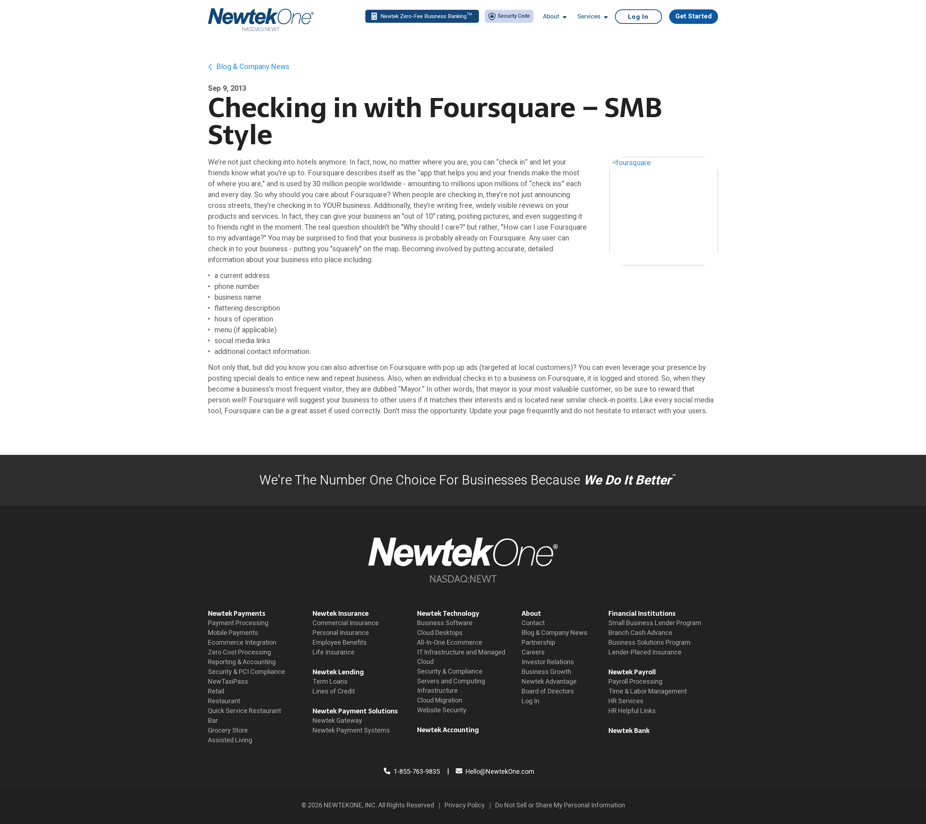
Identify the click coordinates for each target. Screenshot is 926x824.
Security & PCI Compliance (246, 672)
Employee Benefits (340, 643)
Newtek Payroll (632, 672)
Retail (216, 691)
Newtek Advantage (549, 682)
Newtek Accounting (448, 730)
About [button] (551, 16)
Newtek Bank (629, 730)
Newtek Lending (338, 672)
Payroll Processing (635, 682)
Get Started (693, 16)
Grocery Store (228, 730)
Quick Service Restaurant (244, 711)
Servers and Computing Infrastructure (451, 686)
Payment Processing (238, 623)
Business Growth (546, 672)
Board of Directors (548, 691)
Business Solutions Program (649, 643)
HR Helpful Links (632, 711)
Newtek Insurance (341, 613)
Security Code (513, 16)
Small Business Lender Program (654, 623)
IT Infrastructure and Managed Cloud (461, 657)
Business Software (444, 623)
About (531, 613)
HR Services (625, 701)
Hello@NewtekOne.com (500, 772)
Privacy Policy (465, 805)
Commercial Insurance (346, 623)
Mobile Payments (233, 633)
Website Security (441, 710)
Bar (213, 721)
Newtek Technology (448, 613)
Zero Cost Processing (239, 652)
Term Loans (330, 682)
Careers (533, 652)
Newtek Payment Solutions (355, 711)
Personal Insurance (341, 633)
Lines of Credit (334, 691)
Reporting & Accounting (242, 662)
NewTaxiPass (228, 682)
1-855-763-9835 (416, 772)
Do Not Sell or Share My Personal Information (560, 805)
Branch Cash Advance (640, 633)
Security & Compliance (450, 671)
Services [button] (588, 16)
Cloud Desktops (440, 633)
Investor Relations (548, 662)
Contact (533, 623)
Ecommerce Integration (242, 643)
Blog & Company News (251, 66)
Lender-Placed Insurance (644, 652)
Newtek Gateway (337, 721)
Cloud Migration (439, 700)
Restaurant (224, 701)
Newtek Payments (237, 613)
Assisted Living (230, 740)
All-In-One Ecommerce (449, 643)
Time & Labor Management (647, 691)
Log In (638, 17)
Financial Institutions (642, 613)
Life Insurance (333, 652)
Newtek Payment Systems (351, 730)
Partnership (538, 643)
